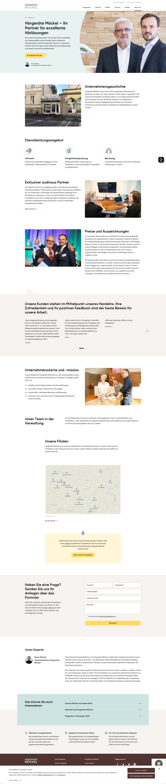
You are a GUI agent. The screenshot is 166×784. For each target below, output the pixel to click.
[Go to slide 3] (86, 348)
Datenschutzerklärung (44, 775)
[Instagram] (134, 764)
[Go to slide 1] (81, 348)
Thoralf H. (28, 342)
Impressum (61, 775)
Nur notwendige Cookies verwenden (141, 776)
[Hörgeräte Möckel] (31, 6)
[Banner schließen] (159, 768)
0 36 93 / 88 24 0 (48, 607)
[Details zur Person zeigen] (48, 64)
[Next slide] (147, 331)
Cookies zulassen (141, 770)
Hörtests (47, 162)
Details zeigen (13, 780)
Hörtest (68, 543)
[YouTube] (128, 764)
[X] (123, 764)
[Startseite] (26, 17)
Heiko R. (67, 337)
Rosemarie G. (109, 326)
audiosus (48, 187)
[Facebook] (117, 764)
